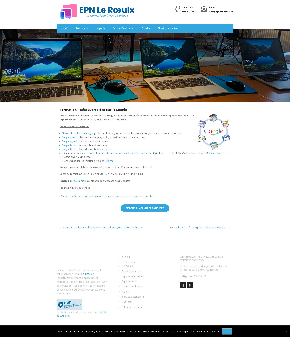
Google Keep (130, 153)
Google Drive (69, 145)
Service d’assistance (123, 28)
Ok (227, 331)
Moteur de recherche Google (77, 133)
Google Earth (69, 149)
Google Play (146, 153)
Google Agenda (70, 141)
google (98, 196)
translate (149, 196)
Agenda (101, 28)
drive (85, 196)
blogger (78, 196)
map (110, 196)
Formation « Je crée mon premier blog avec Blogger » (200, 227)
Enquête (145, 28)
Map (81, 149)
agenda (69, 196)
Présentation (82, 28)
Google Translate (96, 153)
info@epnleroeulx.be (221, 11)
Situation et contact (168, 28)
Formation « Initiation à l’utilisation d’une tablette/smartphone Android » (101, 227)
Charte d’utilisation (132, 286)
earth (91, 196)
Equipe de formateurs (134, 276)
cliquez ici (79, 181)
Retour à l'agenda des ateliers (145, 208)
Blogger (110, 160)
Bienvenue (128, 266)
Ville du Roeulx (86, 274)
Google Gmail (69, 137)
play (136, 196)
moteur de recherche (123, 196)
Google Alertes (217, 153)
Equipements (129, 281)
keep (105, 196)
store (141, 196)
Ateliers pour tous (131, 271)
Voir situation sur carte (192, 260)
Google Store (114, 153)
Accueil (64, 28)
